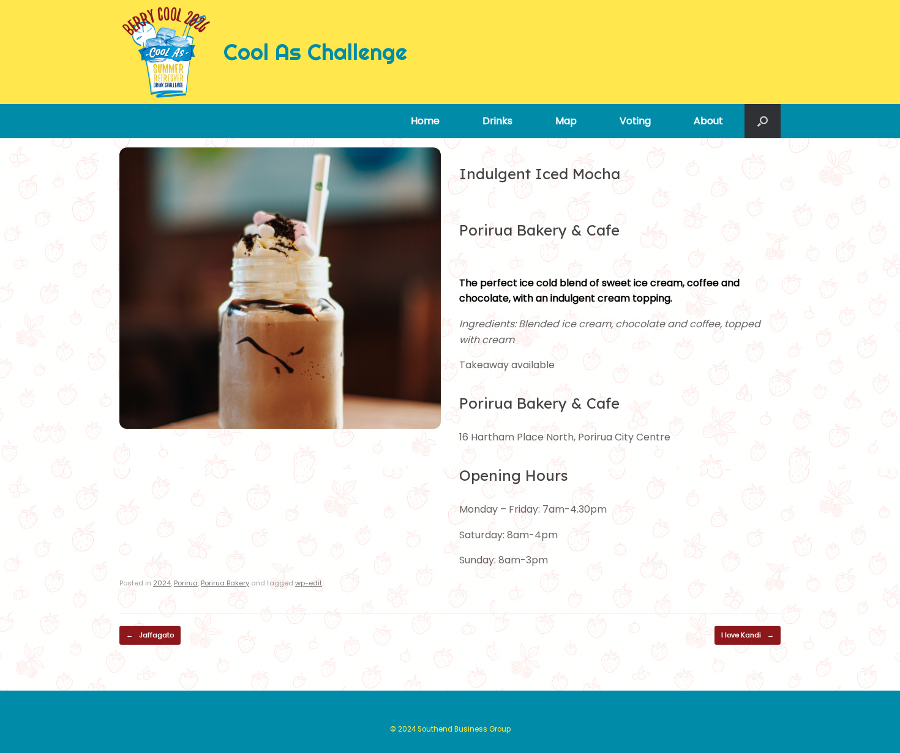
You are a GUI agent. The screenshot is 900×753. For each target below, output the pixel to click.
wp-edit (308, 583)
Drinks (497, 121)
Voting (635, 121)
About (708, 121)
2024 (162, 583)
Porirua (186, 583)
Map (566, 121)
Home (425, 121)
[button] (762, 121)
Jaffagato (150, 635)
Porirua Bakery (225, 583)
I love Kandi (747, 635)
